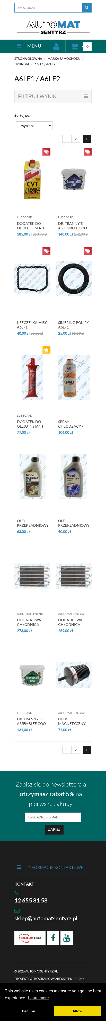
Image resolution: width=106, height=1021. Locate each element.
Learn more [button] (38, 998)
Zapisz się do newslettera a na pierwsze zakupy (50, 794)
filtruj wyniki (38, 96)
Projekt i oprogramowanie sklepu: (49, 978)
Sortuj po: (22, 115)
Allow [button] (77, 1011)
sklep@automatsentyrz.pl (45, 918)
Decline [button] (28, 1011)
